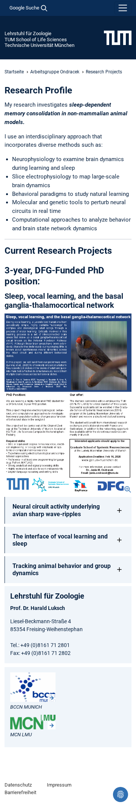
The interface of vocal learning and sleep (60, 540)
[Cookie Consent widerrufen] (120, 794)
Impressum (59, 785)
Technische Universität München (39, 45)
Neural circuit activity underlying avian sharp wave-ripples (56, 510)
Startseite (14, 71)
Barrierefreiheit (20, 792)
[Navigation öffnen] (122, 8)
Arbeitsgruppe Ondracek (54, 71)
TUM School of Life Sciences (36, 39)
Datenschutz (18, 785)
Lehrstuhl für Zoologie (28, 33)
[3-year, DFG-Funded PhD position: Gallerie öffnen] (68, 403)
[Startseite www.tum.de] (117, 37)
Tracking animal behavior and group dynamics (61, 569)
